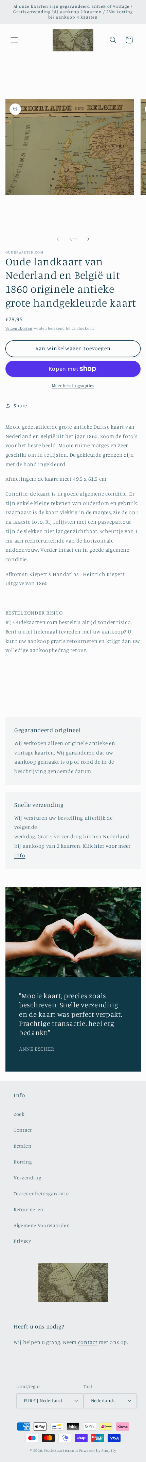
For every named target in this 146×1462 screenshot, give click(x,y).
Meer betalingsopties (73, 385)
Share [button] (20, 405)
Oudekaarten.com (61, 1450)
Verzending (27, 1177)
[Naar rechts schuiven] (88, 239)
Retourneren (28, 1209)
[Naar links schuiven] (57, 239)
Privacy (22, 1241)
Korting (23, 1162)
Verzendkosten (19, 328)
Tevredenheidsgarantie (41, 1193)
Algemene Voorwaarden (42, 1225)
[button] (14, 40)
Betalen (22, 1146)
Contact (23, 1130)
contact (87, 1342)
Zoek (19, 1114)
